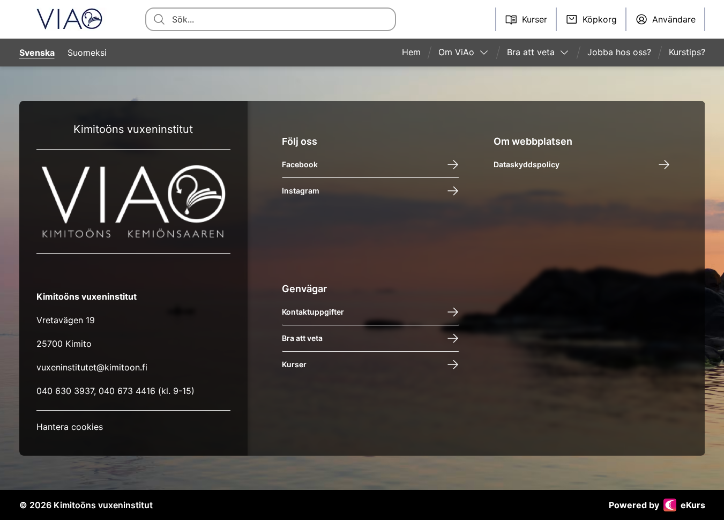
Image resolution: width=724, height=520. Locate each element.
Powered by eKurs (657, 505)
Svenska (37, 52)
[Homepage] (69, 19)
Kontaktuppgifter (313, 311)
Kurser (294, 364)
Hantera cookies (69, 426)
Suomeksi (87, 52)
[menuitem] (415, 52)
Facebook (300, 164)
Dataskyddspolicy (526, 164)
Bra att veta (302, 338)
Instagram (300, 190)
